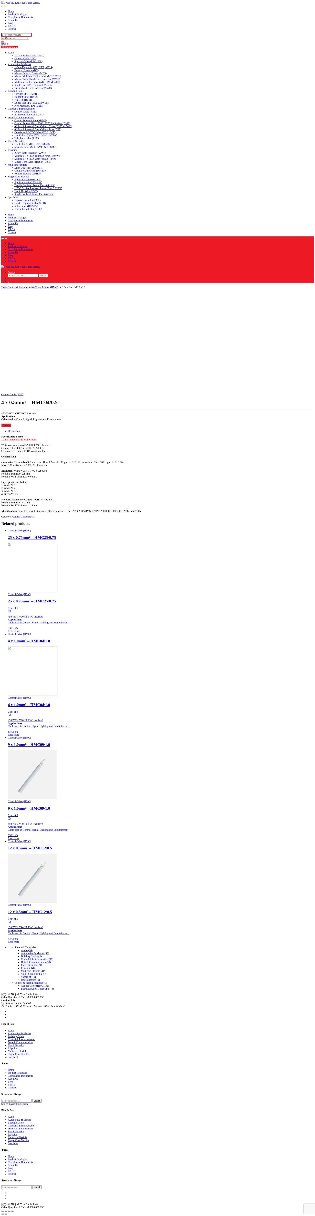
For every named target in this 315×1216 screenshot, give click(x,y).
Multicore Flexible (17, 164)
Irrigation (12, 150)
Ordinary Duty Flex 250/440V (30, 170)
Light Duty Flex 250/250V (28, 167)
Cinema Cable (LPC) (25, 58)
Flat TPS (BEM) (23, 99)
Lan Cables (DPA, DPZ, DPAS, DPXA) (35, 135)
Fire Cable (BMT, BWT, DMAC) (32, 144)
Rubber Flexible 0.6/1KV (27, 173)
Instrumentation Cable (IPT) (28, 114)
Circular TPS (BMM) (25, 93)
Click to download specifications (18, 439)
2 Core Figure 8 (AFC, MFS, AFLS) (33, 67)
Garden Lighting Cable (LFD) (30, 203)
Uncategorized (30, 979)
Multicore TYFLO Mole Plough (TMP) (35, 158)
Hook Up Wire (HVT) (26, 191)
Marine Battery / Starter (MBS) (30, 73)
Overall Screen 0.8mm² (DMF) (30, 120)
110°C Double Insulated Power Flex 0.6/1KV (38, 188)
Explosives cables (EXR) (27, 200)
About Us (13, 20)
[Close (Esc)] (2, 1211)
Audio (11, 52)
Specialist (13, 197)
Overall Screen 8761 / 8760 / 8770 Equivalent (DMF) (42, 123)
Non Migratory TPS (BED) (28, 105)
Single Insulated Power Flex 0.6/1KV (33, 194)
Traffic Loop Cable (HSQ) (28, 209)
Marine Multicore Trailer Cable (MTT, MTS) (37, 76)
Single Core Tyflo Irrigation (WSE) (32, 161)
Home (11, 11)
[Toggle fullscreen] (9, 1211)
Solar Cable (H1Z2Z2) (26, 206)
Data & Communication (36, 962)
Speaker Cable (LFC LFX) (28, 61)
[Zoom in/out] (12, 1211)
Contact (12, 29)
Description (14, 431)
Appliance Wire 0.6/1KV (27, 179)
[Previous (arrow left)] (2, 1214)
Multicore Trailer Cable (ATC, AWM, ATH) (37, 82)
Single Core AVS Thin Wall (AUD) (33, 85)
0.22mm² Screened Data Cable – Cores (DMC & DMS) (43, 126)
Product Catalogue (17, 14)
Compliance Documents (20, 17)
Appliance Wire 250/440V (28, 182)
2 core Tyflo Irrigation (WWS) (30, 153)
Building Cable (16, 91)
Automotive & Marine (19, 64)
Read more (13, 631)
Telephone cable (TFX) (26, 138)
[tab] (161, 431)
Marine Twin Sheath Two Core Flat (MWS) (37, 79)
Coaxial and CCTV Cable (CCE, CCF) (34, 132)
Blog (10, 23)
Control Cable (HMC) (25, 111)
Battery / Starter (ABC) (26, 70)
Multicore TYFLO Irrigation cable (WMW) (37, 155)
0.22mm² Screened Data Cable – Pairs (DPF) (37, 129)
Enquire (6, 425)
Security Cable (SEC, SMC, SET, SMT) (35, 147)
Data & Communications (21, 117)
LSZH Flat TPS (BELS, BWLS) (31, 102)
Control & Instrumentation (21, 108)
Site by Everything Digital (14, 1104)
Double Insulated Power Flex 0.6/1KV (34, 185)
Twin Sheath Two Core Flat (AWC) (33, 88)
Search (11, 272)
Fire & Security (16, 141)
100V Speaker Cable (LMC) (29, 55)
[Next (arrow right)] (6, 1214)
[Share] (6, 1211)
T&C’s (11, 26)
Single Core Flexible (18, 176)
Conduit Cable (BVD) (26, 96)
